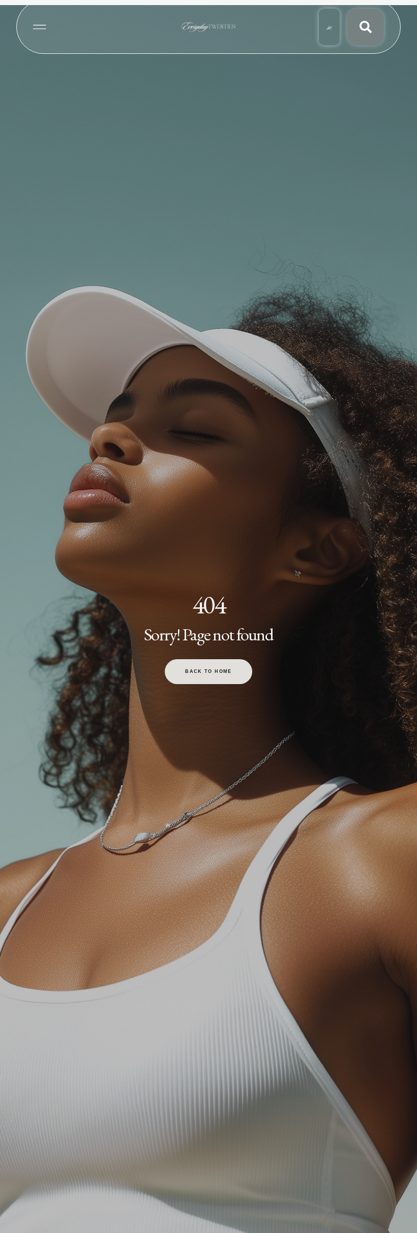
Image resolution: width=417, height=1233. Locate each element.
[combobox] (329, 27)
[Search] (365, 27)
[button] (39, 27)
